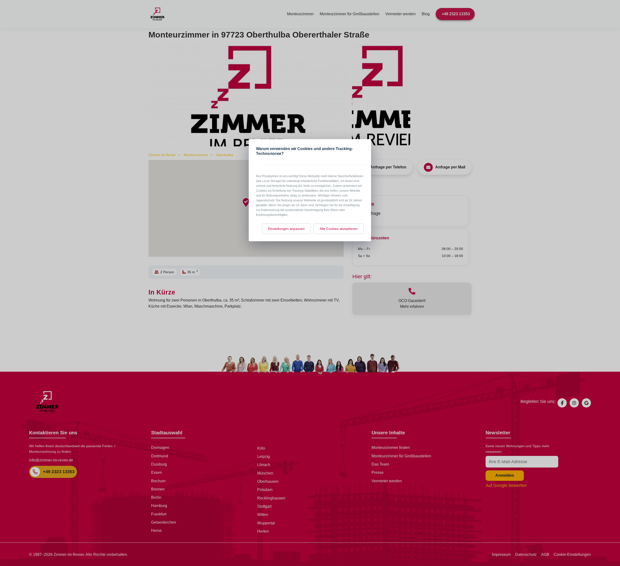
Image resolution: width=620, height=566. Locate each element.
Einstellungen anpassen (286, 229)
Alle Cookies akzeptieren (338, 229)
